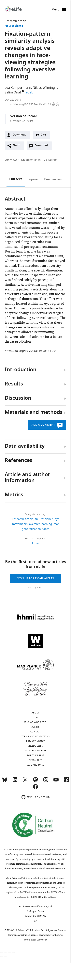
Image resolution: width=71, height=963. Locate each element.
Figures (33, 179)
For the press (35, 755)
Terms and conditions (35, 736)
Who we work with (36, 722)
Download (19, 135)
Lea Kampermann (18, 87)
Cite (43, 135)
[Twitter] (25, 781)
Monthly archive (35, 750)
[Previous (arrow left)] (1, 956)
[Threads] (66, 781)
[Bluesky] (4, 781)
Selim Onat (13, 92)
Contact (35, 731)
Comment (42, 146)
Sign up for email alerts (35, 578)
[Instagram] (46, 781)
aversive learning (40, 524)
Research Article (15, 21)
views (11, 160)
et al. (30, 92)
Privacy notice (35, 587)
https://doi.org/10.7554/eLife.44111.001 (31, 351)
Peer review (53, 179)
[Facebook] (35, 788)
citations (50, 160)
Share (16, 145)
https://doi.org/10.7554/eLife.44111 (28, 104)
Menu (55, 10)
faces (45, 529)
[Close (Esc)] (1, 952)
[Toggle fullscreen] (9, 952)
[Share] (5, 952)
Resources (35, 760)
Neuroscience (14, 26)
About (35, 712)
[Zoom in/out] (13, 952)
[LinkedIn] (15, 781)
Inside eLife (35, 745)
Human (35, 543)
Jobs (35, 717)
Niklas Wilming (44, 87)
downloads (31, 160)
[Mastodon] (35, 781)
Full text (15, 179)
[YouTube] (56, 781)
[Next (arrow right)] (5, 956)
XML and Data (35, 764)
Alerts (36, 726)
